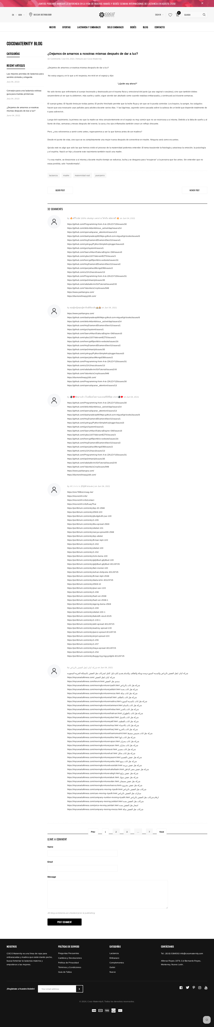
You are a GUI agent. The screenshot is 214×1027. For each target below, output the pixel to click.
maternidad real (82, 175)
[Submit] (79, 989)
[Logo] (107, 14)
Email (50, 862)
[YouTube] (205, 987)
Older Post (60, 190)
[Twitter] (187, 987)
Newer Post (194, 190)
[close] (202, 3)
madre (66, 175)
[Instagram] (199, 987)
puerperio (100, 175)
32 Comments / (54, 59)
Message (51, 877)
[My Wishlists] (169, 15)
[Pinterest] (194, 987)
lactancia (53, 175)
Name (50, 847)
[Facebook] (181, 987)
